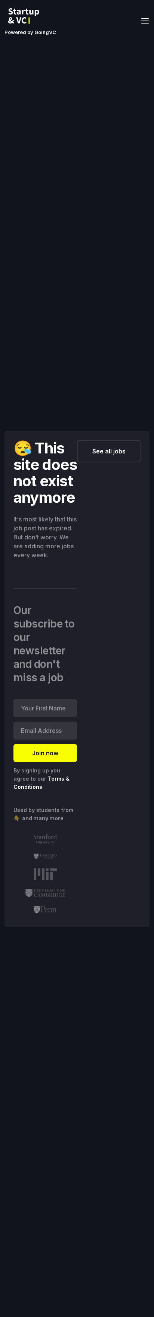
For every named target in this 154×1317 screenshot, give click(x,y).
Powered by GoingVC (30, 32)
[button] (143, 20)
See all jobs (109, 451)
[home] (25, 16)
